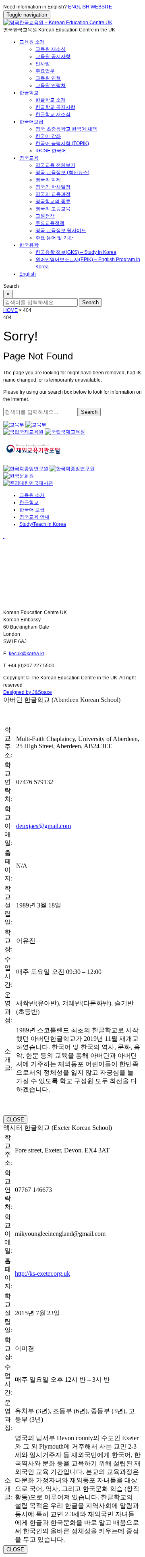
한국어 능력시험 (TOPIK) (62, 143)
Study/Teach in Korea (42, 524)
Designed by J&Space (27, 692)
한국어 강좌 (48, 136)
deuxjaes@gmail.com (43, 825)
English (27, 274)
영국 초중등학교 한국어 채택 (66, 129)
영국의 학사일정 (52, 187)
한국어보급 (31, 122)
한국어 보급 (32, 510)
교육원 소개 (32, 42)
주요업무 (45, 71)
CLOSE (15, 1120)
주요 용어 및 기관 (54, 238)
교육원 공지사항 (52, 56)
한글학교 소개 (50, 100)
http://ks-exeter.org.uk (42, 1273)
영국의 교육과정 (52, 194)
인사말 (42, 63)
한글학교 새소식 (52, 114)
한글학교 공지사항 (55, 107)
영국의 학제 (48, 180)
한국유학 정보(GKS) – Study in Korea (75, 252)
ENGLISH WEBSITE (90, 7)
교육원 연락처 (50, 85)
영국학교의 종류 (52, 201)
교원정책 (45, 216)
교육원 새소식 (50, 49)
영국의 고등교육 (52, 209)
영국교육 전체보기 (55, 165)
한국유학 (29, 245)
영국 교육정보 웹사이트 (60, 230)
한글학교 (29, 92)
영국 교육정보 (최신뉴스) (62, 172)
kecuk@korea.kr (26, 653)
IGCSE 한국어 (50, 151)
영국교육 (29, 158)
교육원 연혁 (48, 78)
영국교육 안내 (34, 517)
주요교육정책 (49, 223)
